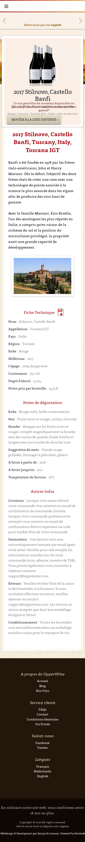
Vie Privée (42, 724)
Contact (42, 714)
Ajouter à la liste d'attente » (35, 119)
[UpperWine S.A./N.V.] (42, 6)
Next (80, 20)
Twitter (42, 747)
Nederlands (42, 771)
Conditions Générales (42, 719)
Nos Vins (42, 691)
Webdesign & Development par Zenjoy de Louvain (29, 833)
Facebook (42, 743)
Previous (4, 20)
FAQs (42, 709)
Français (42, 766)
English (42, 776)
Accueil (42, 681)
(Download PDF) (60, 312)
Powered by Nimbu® (72, 833)
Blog (42, 686)
